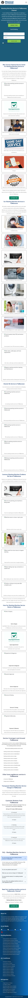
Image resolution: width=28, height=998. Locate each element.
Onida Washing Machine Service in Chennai (11, 946)
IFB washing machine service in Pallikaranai (14, 437)
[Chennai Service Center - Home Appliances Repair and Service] (10, 2)
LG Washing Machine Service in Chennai (10, 940)
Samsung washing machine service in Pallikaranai (14, 420)
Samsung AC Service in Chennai (9, 964)
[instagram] (10, 930)
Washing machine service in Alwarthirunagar (12, 765)
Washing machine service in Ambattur (11, 767)
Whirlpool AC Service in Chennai (9, 966)
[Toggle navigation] (26, 2)
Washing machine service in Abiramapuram (12, 751)
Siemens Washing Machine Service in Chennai (11, 952)
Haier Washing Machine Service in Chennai (11, 949)
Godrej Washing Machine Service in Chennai (11, 954)
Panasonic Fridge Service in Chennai (9, 992)
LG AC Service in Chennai (7, 963)
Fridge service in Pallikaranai (9, 781)
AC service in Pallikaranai (8, 779)
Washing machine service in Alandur (10, 760)
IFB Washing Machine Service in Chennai (10, 943)
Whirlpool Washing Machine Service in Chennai (11, 948)
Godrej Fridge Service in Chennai (9, 989)
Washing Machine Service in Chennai (10, 938)
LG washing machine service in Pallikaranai (14, 403)
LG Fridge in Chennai (7, 984)
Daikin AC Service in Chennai (8, 969)
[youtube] (22, 930)
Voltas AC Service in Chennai (8, 967)
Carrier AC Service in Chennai (8, 974)
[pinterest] (2, 932)
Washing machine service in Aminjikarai (11, 769)
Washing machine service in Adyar (10, 756)
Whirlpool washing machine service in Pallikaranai (14, 470)
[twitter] (16, 930)
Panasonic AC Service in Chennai (9, 975)
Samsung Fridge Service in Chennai (9, 986)
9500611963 (14, 25)
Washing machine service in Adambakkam (12, 753)
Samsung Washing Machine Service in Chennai (11, 941)
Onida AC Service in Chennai (8, 971)
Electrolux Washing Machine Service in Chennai (11, 951)
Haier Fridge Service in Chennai (8, 990)
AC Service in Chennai (7, 961)
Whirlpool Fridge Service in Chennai (9, 987)
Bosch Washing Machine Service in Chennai (11, 945)
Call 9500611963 (14, 197)
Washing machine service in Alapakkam (11, 763)
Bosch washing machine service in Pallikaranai (14, 453)
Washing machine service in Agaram (10, 758)
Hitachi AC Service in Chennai (8, 972)
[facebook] (4, 930)
